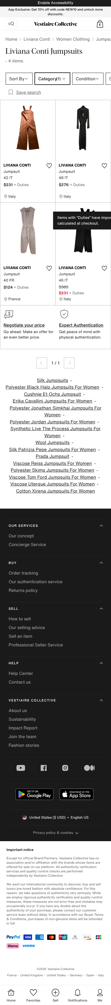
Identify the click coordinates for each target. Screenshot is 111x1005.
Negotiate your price (24, 325)
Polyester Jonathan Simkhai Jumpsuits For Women (55, 412)
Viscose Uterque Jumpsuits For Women (52, 484)
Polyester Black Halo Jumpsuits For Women (52, 387)
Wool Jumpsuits (52, 442)
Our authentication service (36, 581)
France (12, 975)
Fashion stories (24, 745)
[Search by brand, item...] (11, 24)
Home (11, 39)
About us (18, 710)
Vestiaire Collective (32, 700)
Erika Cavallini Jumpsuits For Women (52, 401)
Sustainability (22, 719)
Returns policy (23, 590)
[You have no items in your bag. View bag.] (100, 24)
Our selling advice (27, 627)
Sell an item (20, 636)
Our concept (21, 535)
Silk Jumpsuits (52, 380)
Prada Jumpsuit (52, 456)
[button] (100, 24)
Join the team (22, 736)
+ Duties (21, 184)
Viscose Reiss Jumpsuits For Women (52, 463)
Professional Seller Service (36, 645)
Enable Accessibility (55, 3)
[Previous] (41, 363)
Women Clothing (73, 39)
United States (56, 975)
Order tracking (23, 573)
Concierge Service (27, 544)
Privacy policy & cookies (53, 832)
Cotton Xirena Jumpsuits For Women (55, 491)
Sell (14, 609)
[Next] (69, 363)
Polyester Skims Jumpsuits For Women (52, 470)
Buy (13, 563)
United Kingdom (31, 975)
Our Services (23, 526)
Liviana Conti (36, 39)
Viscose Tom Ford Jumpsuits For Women (52, 477)
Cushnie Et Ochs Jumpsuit (52, 394)
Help (14, 663)
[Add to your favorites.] (49, 165)
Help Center (21, 673)
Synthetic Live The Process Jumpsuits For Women (56, 432)
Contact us (20, 682)
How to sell (20, 618)
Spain (90, 975)
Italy (101, 975)
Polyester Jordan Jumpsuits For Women (52, 422)
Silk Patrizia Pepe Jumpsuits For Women (52, 449)
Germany (76, 975)
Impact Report (23, 728)
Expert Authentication (81, 325)
